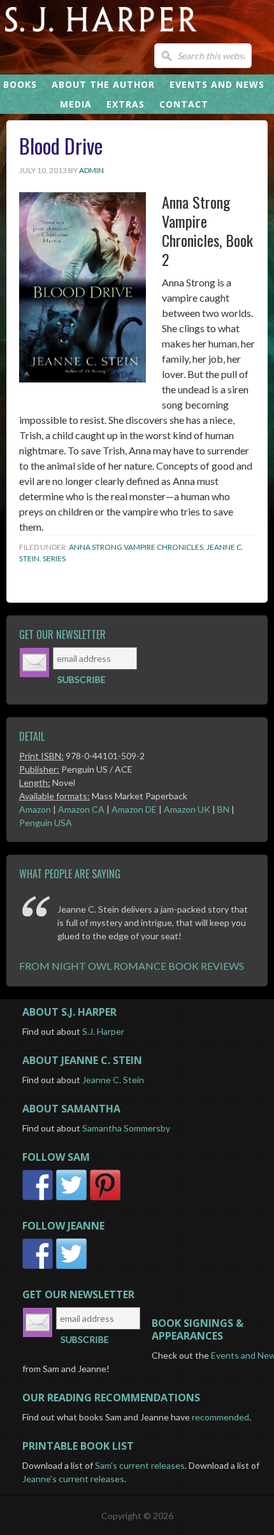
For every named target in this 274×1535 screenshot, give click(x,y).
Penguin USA (45, 822)
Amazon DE (134, 809)
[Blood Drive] (82, 378)
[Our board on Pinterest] (105, 1200)
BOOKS (20, 84)
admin (91, 170)
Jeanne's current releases (73, 1478)
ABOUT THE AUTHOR (103, 84)
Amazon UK (187, 809)
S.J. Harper (103, 1031)
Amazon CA (81, 809)
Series (54, 558)
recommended (220, 1417)
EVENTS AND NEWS (216, 84)
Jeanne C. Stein (113, 1079)
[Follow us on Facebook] (39, 1200)
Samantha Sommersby (126, 1128)
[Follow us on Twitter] (73, 1200)
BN (223, 809)
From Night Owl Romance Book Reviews (131, 966)
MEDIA (76, 104)
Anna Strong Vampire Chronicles (136, 547)
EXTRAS (125, 104)
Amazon (35, 809)
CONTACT (183, 104)
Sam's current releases (140, 1465)
